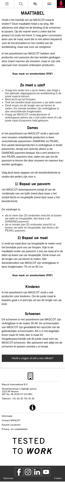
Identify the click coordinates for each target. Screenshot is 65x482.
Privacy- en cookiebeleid (14, 429)
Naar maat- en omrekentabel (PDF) (32, 73)
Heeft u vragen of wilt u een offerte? (32, 358)
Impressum (8, 478)
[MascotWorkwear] (19, 472)
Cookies (58, 478)
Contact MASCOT (11, 420)
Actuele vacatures (11, 424)
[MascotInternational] (46, 472)
